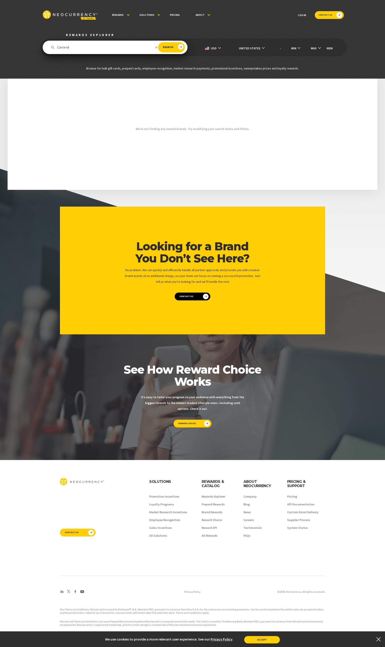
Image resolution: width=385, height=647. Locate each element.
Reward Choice (212, 520)
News (247, 512)
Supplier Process (298, 520)
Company (250, 496)
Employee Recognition (164, 520)
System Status (297, 528)
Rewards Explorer (213, 496)
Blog (247, 504)
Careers (249, 520)
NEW (330, 48)
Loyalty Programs (161, 504)
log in (302, 15)
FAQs (247, 536)
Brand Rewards (212, 512)
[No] (378, 639)
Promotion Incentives (164, 496)
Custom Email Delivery (302, 512)
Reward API (209, 528)
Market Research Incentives (168, 512)
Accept (262, 639)
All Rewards (210, 536)
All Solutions (158, 536)
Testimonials (253, 528)
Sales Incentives (160, 528)
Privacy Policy (192, 591)
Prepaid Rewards (213, 504)
